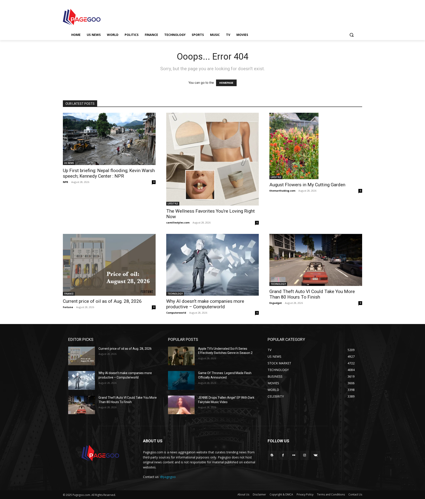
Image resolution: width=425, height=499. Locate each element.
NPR (65, 182)
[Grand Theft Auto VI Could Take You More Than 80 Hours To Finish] (315, 260)
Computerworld (176, 312)
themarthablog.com (282, 190)
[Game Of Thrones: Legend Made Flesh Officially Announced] (181, 380)
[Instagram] (304, 455)
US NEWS (69, 163)
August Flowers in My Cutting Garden (307, 184)
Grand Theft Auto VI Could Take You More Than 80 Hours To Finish (312, 294)
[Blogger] (272, 455)
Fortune (68, 307)
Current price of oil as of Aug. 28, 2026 (102, 301)
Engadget (275, 303)
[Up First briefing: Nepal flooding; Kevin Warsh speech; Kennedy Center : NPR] (109, 139)
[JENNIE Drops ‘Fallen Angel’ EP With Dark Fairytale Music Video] (181, 405)
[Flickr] (294, 455)
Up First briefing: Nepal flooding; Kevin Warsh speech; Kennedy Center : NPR (109, 173)
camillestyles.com (177, 222)
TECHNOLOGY (175, 293)
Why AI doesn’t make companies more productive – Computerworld (205, 304)
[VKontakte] (315, 455)
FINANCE (68, 293)
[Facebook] (283, 455)
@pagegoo (168, 477)
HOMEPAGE (226, 82)
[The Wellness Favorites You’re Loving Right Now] (212, 159)
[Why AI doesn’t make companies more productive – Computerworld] (212, 265)
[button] (351, 34)
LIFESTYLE (173, 203)
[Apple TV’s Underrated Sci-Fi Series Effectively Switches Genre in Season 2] (181, 356)
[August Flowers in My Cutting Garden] (315, 146)
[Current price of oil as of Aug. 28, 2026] (109, 265)
